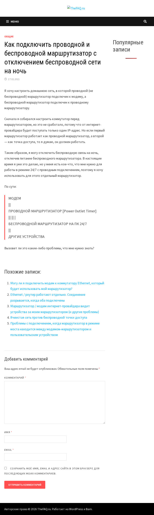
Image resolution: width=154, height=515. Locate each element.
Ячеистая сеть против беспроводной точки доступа (48, 317)
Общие (9, 36)
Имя (8, 432)
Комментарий (15, 377)
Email (9, 449)
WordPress (76, 509)
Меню (15, 21)
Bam (89, 509)
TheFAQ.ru (44, 509)
